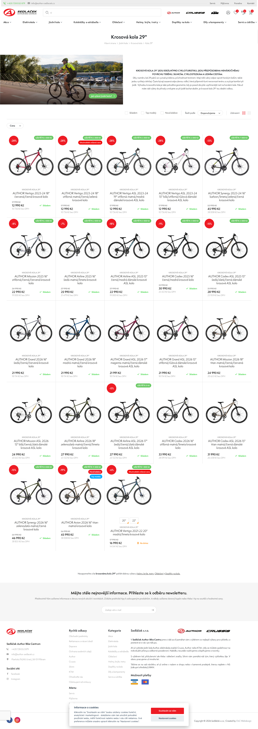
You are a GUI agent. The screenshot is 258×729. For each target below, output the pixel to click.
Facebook (15, 673)
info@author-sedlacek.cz (43, 3)
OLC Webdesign (243, 720)
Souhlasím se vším (167, 711)
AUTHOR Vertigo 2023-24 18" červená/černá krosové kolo (31, 195)
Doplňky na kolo (115, 666)
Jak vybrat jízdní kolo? (101, 96)
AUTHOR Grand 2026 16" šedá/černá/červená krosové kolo (31, 362)
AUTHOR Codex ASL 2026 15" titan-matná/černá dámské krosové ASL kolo (226, 444)
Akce (110, 636)
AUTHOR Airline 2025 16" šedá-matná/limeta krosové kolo (80, 279)
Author (72, 656)
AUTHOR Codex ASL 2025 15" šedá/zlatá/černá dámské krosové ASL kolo (226, 279)
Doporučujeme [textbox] (208, 113)
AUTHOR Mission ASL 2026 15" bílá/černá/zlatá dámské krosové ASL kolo (31, 444)
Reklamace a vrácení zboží (81, 641)
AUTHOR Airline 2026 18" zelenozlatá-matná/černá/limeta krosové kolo (80, 444)
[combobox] (210, 112)
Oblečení (159, 573)
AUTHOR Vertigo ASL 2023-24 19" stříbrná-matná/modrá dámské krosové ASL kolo (129, 196)
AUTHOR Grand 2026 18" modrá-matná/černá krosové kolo (80, 362)
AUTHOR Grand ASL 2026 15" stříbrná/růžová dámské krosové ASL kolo (178, 362)
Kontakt (250, 3)
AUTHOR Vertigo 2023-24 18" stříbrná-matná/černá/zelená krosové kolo (80, 196)
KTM (71, 671)
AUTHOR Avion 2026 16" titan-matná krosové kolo (80, 524)
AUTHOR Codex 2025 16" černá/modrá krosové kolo (178, 278)
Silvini (71, 666)
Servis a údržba (115, 676)
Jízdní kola (123, 43)
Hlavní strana (110, 43)
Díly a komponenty (116, 671)
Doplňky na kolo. (172, 573)
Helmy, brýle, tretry (145, 573)
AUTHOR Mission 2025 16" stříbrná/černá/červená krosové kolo (31, 279)
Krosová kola (136, 43)
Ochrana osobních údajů (80, 651)
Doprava (73, 646)
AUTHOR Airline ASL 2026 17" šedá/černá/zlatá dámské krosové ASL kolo (128, 444)
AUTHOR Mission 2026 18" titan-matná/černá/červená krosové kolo (227, 362)
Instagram (15, 679)
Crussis (72, 661)
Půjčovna (225, 3)
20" (124, 520)
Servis (212, 3)
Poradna (238, 3)
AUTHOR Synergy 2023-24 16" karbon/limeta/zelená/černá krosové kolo (227, 196)
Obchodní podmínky (78, 636)
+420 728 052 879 (16, 3)
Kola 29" (149, 43)
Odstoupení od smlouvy (80, 682)
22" (134, 520)
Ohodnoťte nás (76, 676)
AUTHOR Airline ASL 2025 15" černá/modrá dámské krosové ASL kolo (129, 279)
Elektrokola (113, 641)
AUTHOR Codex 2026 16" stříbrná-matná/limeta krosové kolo (178, 444)
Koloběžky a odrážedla (118, 651)
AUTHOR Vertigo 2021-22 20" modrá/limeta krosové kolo (129, 532)
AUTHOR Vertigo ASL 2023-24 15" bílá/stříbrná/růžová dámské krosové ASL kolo (178, 196)
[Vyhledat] (46, 12)
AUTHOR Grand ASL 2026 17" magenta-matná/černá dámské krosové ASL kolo (128, 362)
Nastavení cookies (167, 718)
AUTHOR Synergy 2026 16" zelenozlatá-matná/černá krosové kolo (31, 526)
